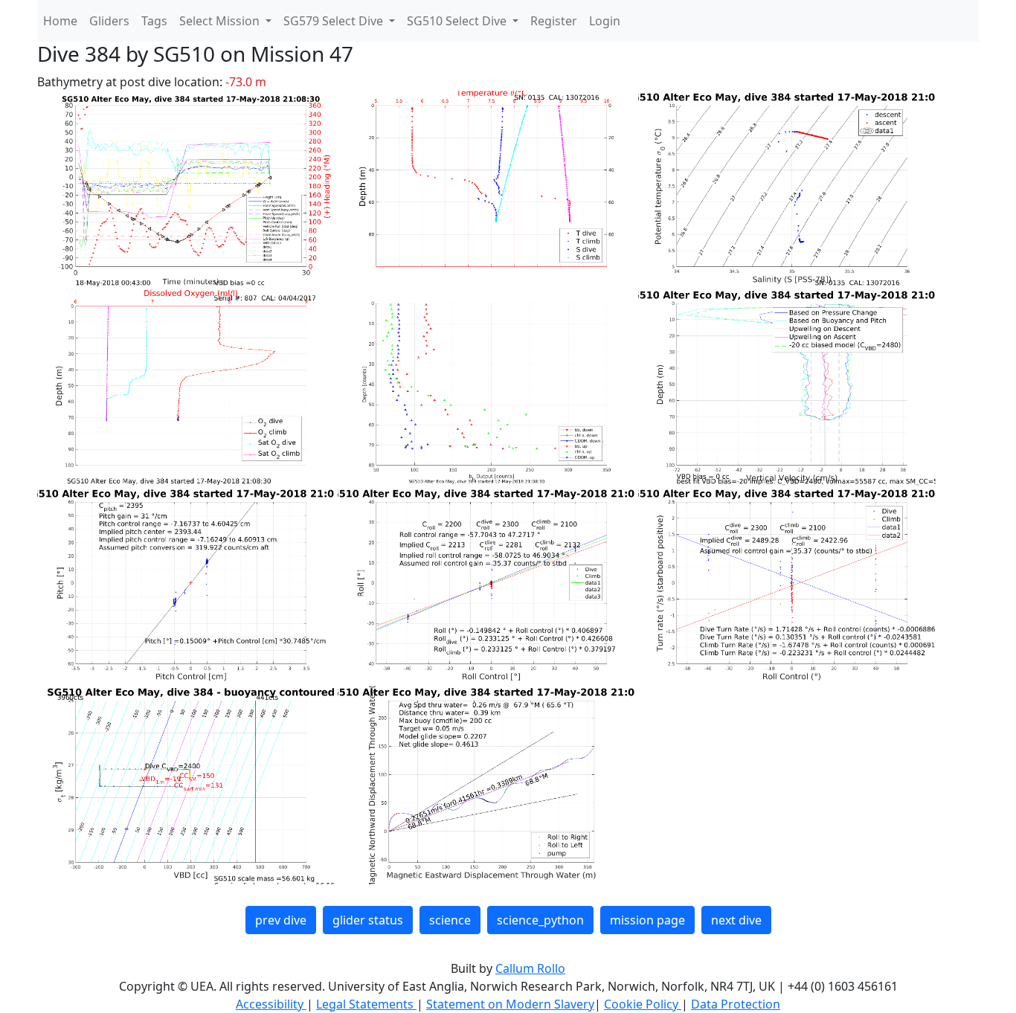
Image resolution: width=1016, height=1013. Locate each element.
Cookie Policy (642, 1004)
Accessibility (271, 1004)
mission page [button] (647, 920)
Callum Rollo (530, 968)
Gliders (109, 21)
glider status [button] (367, 920)
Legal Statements (366, 1004)
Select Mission (221, 21)
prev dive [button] (280, 920)
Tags (154, 21)
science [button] (450, 920)
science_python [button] (540, 920)
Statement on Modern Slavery (510, 1004)
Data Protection (735, 1004)
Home (60, 21)
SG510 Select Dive (458, 21)
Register (553, 21)
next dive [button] (736, 920)
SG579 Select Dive (334, 21)
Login (604, 21)
